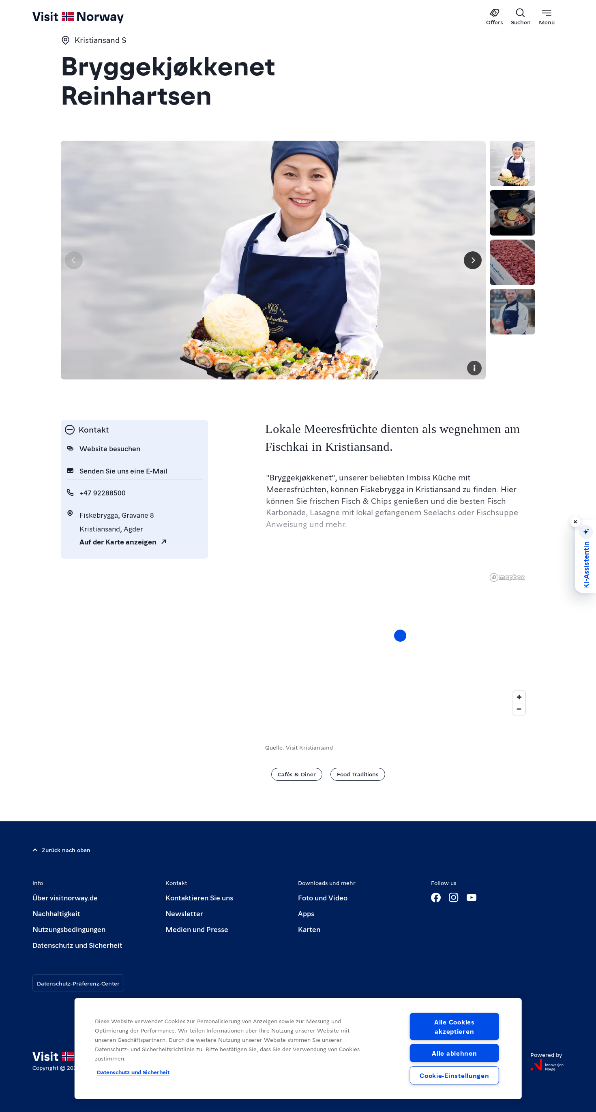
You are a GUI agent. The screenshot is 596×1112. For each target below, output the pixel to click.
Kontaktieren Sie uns (199, 897)
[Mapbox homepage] (507, 577)
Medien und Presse (196, 929)
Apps (306, 913)
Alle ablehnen (454, 1053)
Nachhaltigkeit (56, 913)
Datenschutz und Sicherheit (77, 944)
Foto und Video (322, 897)
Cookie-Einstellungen (454, 1075)
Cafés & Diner (297, 774)
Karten (309, 929)
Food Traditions (358, 774)
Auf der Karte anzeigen (118, 541)
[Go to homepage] (91, 17)
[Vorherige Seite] (74, 260)
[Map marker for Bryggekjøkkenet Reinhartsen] (400, 636)
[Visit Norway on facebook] (436, 897)
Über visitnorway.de (65, 897)
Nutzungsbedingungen (68, 929)
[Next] (473, 260)
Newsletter (184, 913)
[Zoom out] (519, 709)
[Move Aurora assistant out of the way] (575, 521)
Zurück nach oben (66, 849)
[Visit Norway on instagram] (454, 897)
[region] (400, 644)
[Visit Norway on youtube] (471, 897)
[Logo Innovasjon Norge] (547, 1065)
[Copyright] (474, 368)
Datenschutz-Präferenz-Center (78, 983)
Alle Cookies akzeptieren (454, 1026)
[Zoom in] (519, 697)
